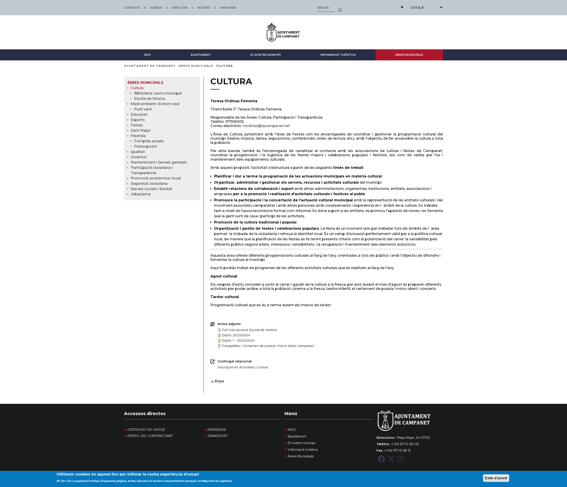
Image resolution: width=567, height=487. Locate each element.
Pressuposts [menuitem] (145, 146)
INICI (147, 54)
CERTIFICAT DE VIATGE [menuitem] (146, 429)
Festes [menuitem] (137, 125)
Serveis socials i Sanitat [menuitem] (151, 189)
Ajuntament (200, 54)
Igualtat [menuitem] (138, 152)
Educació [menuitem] (139, 114)
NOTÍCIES (203, 7)
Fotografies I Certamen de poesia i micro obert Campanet (268, 346)
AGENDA (156, 7)
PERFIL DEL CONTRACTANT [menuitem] (150, 435)
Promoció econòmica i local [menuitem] (156, 178)
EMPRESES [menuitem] (216, 429)
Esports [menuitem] (138, 120)
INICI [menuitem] (292, 429)
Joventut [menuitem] (139, 157)
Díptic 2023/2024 (236, 335)
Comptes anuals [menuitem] (149, 141)
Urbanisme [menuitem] (141, 194)
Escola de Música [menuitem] (149, 98)
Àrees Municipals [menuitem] (145, 83)
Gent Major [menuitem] (141, 130)
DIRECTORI (180, 7)
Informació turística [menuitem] (303, 449)
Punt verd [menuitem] (142, 109)
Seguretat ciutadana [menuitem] (149, 183)
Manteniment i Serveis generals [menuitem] (159, 162)
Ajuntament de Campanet (150, 65)
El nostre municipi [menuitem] (301, 443)
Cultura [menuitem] (137, 88)
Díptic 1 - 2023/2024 (238, 341)
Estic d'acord (496, 478)
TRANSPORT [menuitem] (217, 435)
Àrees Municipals (409, 54)
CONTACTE (132, 7)
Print (219, 381)
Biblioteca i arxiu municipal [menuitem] (158, 93)
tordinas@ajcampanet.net (266, 126)
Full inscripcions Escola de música (249, 330)
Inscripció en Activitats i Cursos (242, 367)
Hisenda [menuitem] (138, 136)
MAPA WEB (228, 7)
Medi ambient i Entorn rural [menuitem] (155, 104)
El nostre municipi (265, 54)
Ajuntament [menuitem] (297, 436)
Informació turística (338, 54)
